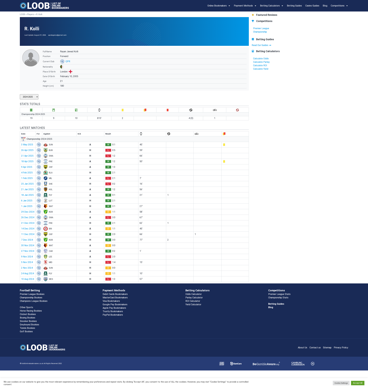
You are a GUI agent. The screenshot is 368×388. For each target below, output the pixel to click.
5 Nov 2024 (27, 262)
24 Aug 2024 (27, 273)
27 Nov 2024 (27, 251)
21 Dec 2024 (27, 223)
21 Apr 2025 (27, 155)
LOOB (22, 14)
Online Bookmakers (217, 5)
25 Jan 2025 (27, 183)
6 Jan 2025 (26, 200)
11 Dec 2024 (27, 234)
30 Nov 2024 (27, 245)
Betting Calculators (270, 5)
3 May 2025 (27, 144)
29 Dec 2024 (27, 211)
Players (30, 14)
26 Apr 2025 (27, 150)
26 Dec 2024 (27, 217)
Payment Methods (243, 5)
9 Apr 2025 (26, 167)
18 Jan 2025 (27, 195)
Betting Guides (294, 5)
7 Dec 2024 (27, 239)
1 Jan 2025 (26, 206)
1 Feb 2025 (27, 178)
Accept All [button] (357, 383)
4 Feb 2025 (27, 172)
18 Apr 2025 (27, 161)
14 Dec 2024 (27, 228)
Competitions (337, 5)
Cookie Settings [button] (341, 383)
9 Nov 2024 (27, 256)
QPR (68, 61)
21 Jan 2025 (27, 189)
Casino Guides (312, 5)
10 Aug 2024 (27, 279)
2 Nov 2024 (27, 267)
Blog (325, 5)
